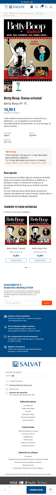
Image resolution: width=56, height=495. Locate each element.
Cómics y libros (28, 434)
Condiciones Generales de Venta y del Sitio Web (28, 459)
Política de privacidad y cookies (28, 462)
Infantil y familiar (28, 443)
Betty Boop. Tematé (16, 248)
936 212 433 (14, 389)
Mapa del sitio (28, 465)
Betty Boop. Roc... (40, 248)
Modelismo (28, 437)
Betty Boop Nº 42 (16, 252)
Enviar (46, 303)
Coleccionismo (28, 446)
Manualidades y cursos (28, 431)
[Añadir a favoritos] (50, 490)
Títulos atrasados (28, 417)
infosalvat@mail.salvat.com (20, 385)
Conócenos (28, 405)
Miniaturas (28, 440)
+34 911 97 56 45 (15, 381)
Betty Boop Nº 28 (40, 252)
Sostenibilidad (28, 408)
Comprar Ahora (16, 260)
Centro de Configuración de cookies (28, 468)
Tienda (28, 411)
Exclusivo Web (28, 414)
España (26, 2)
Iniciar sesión (28, 420)
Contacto (28, 456)
